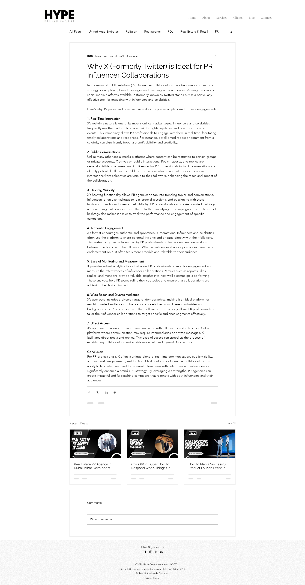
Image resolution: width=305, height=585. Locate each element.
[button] (231, 31)
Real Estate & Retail (194, 31)
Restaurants (152, 31)
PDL (170, 31)
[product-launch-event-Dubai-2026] (209, 444)
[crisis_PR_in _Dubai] (152, 444)
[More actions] (216, 56)
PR (217, 31)
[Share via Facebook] (89, 392)
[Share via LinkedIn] (106, 392)
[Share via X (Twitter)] (97, 392)
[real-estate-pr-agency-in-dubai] (95, 444)
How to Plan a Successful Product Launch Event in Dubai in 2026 (207, 466)
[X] (156, 552)
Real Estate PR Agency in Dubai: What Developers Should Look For (92, 466)
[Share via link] (114, 392)
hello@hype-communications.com (142, 569)
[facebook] (145, 552)
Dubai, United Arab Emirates (152, 573)
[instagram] (150, 552)
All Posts (76, 31)
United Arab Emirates (104, 31)
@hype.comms (156, 547)
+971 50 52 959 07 (177, 569)
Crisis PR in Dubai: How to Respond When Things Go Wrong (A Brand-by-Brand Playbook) (151, 466)
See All (231, 422)
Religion (131, 31)
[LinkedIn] (161, 552)
